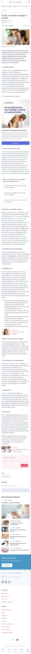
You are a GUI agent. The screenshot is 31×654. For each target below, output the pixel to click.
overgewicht (5, 86)
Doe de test (15, 143)
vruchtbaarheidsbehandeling (19, 157)
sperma (18, 283)
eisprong (12, 220)
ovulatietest (23, 238)
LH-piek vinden (11, 240)
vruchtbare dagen (18, 216)
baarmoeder (19, 285)
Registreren (8, 565)
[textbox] (15, 460)
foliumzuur (7, 373)
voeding (9, 70)
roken (9, 152)
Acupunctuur (5, 393)
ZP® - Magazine (12, 46)
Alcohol (4, 152)
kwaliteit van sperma (7, 173)
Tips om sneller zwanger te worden (17, 12)
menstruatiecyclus (18, 218)
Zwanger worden (5, 12)
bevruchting (19, 173)
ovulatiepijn (23, 242)
